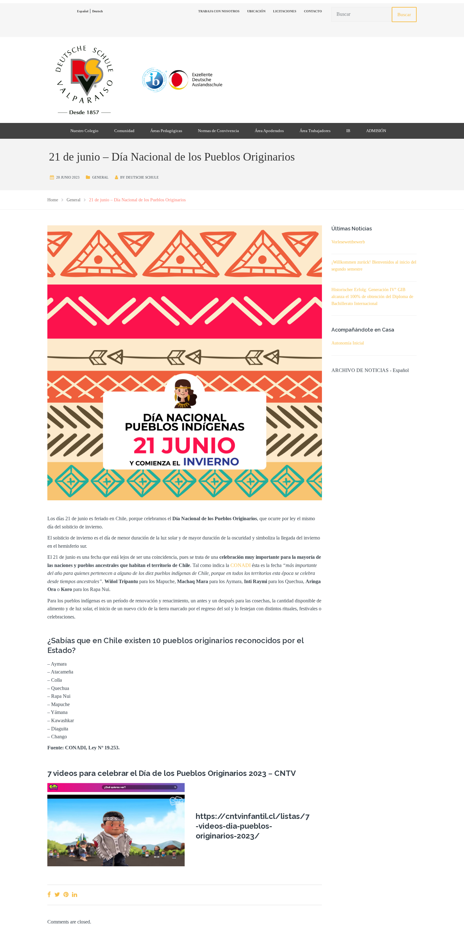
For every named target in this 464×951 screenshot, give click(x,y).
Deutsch (97, 11)
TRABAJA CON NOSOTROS (219, 11)
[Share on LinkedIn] (74, 894)
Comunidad (124, 130)
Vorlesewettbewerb (348, 242)
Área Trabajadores (315, 130)
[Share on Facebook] (49, 894)
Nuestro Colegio (84, 130)
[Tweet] (57, 894)
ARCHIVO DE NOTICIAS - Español (370, 370)
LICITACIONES (284, 11)
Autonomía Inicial (347, 343)
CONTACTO (313, 11)
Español (82, 11)
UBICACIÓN (256, 11)
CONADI (240, 565)
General (100, 177)
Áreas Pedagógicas (166, 130)
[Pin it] (65, 894)
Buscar (404, 14)
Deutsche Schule (142, 177)
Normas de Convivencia (218, 130)
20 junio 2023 (68, 177)
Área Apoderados (269, 130)
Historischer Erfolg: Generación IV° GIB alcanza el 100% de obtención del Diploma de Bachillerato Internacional (372, 296)
